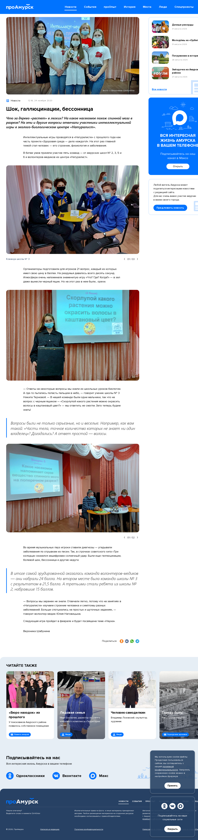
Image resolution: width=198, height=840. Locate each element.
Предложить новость (170, 207)
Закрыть (172, 829)
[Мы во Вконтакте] (172, 806)
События (137, 801)
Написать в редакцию (49, 829)
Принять (173, 785)
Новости (123, 801)
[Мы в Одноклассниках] (164, 806)
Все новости (159, 89)
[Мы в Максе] (180, 806)
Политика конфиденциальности (88, 829)
